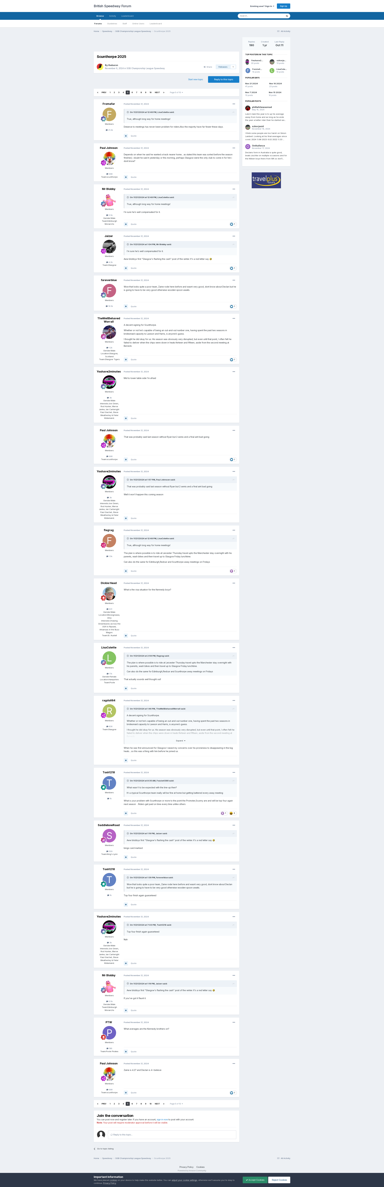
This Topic (275, 16)
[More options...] (234, 104)
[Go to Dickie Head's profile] (109, 593)
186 (110, 1048)
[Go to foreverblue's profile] (109, 290)
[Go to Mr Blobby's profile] (109, 199)
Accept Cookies (256, 1180)
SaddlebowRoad (109, 825)
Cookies (200, 1167)
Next (157, 92)
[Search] (287, 15)
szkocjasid (282, 60)
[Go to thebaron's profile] (100, 67)
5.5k (110, 215)
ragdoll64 (108, 700)
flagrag (109, 530)
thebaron (113, 65)
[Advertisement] (166, 44)
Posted (136, 104)
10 (151, 92)
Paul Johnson (109, 147)
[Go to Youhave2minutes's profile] (109, 382)
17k (110, 673)
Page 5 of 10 (176, 92)
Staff (125, 23)
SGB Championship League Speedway (146, 68)
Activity (112, 16)
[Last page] (164, 92)
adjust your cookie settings (184, 1180)
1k (110, 798)
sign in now (162, 1119)
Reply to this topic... (122, 1134)
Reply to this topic (223, 79)
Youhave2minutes (109, 371)
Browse (100, 16)
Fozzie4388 (163, 780)
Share (208, 67)
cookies (113, 1180)
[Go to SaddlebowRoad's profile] (109, 835)
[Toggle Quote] (128, 112)
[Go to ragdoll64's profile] (109, 711)
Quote (133, 136)
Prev (104, 92)
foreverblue (109, 280)
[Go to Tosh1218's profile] (109, 783)
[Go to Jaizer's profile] (109, 246)
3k (110, 397)
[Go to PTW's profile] (109, 1033)
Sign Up (283, 6)
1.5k (110, 556)
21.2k (110, 130)
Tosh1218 (109, 772)
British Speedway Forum (112, 6)
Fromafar (109, 103)
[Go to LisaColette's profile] (109, 658)
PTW (109, 1022)
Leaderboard (156, 23)
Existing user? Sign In (261, 6)
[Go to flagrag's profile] (109, 540)
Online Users (138, 23)
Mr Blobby (109, 189)
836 (110, 726)
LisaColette (163, 112)
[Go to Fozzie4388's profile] (248, 70)
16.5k (110, 306)
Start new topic (195, 79)
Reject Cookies (279, 1180)
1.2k (110, 347)
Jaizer (109, 236)
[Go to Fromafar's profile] (109, 114)
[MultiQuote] (126, 136)
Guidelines (112, 23)
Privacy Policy (187, 1167)
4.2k (110, 262)
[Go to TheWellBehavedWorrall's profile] (109, 332)
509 (110, 851)
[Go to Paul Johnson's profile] (109, 158)
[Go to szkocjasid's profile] (272, 61)
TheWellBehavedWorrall (108, 320)
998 (110, 174)
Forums (98, 23)
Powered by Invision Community (192, 1170)
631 (110, 609)
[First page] (98, 92)
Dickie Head (109, 583)
